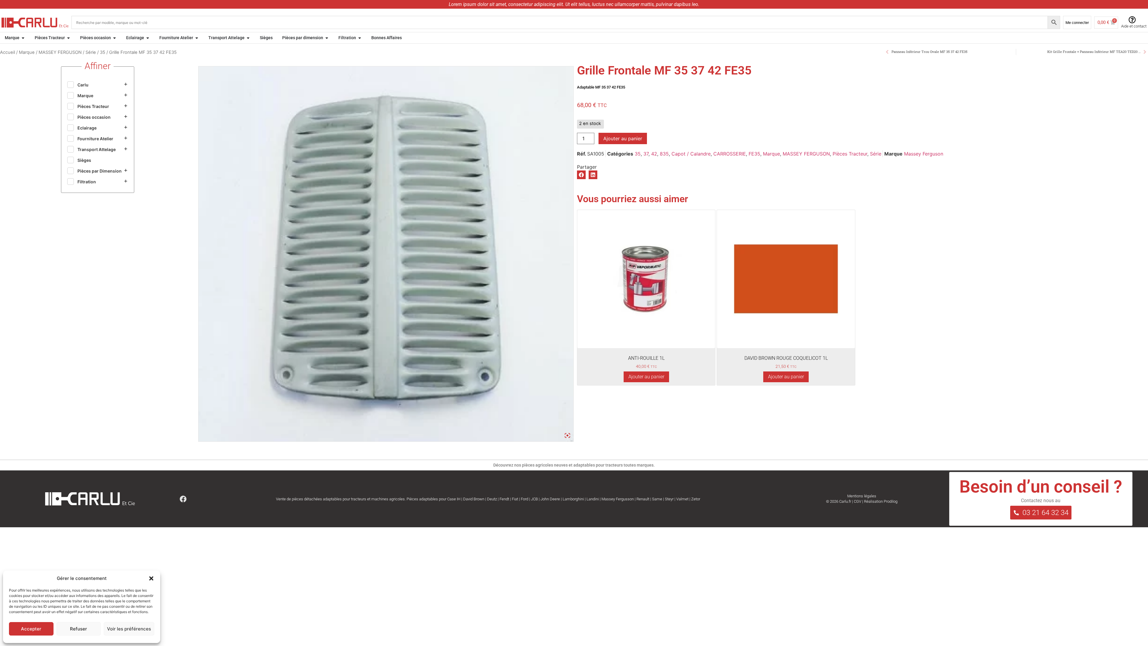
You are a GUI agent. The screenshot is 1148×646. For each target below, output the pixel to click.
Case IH (453, 499)
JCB (534, 499)
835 (664, 154)
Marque (27, 52)
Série (91, 52)
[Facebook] (183, 499)
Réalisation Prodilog (880, 501)
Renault (642, 499)
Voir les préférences (129, 629)
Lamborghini (573, 499)
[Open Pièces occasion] (114, 38)
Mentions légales (861, 496)
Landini (593, 499)
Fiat (515, 499)
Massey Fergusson (618, 499)
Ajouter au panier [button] (646, 377)
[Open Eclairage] (148, 38)
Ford (524, 499)
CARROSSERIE (729, 154)
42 (654, 154)
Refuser (78, 629)
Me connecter (1077, 22)
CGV (857, 501)
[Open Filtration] (360, 38)
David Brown (473, 499)
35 (102, 52)
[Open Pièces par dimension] (327, 38)
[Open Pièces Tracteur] (68, 38)
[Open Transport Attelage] (248, 38)
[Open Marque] (23, 38)
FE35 (754, 154)
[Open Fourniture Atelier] (197, 38)
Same (657, 499)
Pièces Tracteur (850, 154)
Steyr (669, 499)
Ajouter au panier (622, 138)
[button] (151, 578)
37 (645, 154)
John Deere (550, 499)
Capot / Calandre (691, 154)
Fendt (504, 499)
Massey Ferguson (923, 154)
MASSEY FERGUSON (60, 52)
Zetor (695, 499)
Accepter (31, 629)
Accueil (7, 52)
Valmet (682, 499)
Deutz (492, 499)
